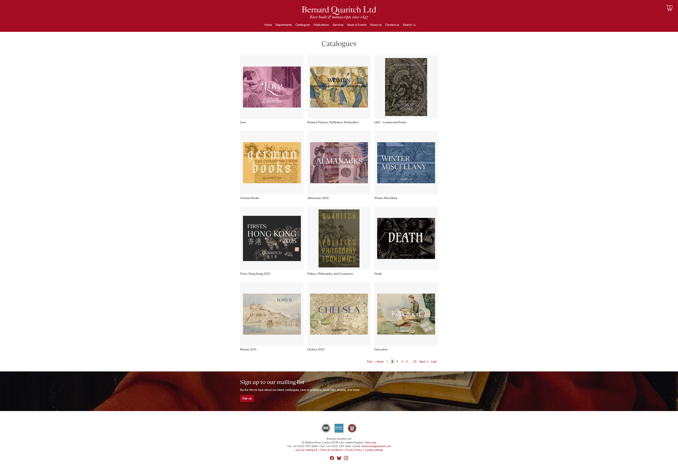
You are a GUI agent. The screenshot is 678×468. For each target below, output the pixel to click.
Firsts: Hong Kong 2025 (255, 273)
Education (381, 349)
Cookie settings (374, 449)
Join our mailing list (306, 449)
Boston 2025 (248, 349)
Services (338, 25)
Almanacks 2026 (318, 198)
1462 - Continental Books (390, 122)
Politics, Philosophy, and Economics (330, 273)
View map (370, 442)
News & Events (357, 25)
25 (415, 361)
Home (268, 25)
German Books (249, 198)
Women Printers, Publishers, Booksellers (333, 122)
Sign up (247, 398)
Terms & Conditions (331, 449)
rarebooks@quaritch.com (376, 446)
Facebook (332, 458)
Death (378, 273)
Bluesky (339, 458)
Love (243, 122)
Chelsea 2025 (316, 349)
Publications (321, 25)
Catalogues (302, 25)
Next (422, 361)
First (369, 361)
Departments (283, 25)
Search (407, 25)
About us (376, 25)
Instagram (346, 458)
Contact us (392, 25)
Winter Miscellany (385, 198)
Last (433, 361)
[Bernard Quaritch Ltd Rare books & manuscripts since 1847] (339, 12)
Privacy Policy (353, 449)
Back (380, 361)
